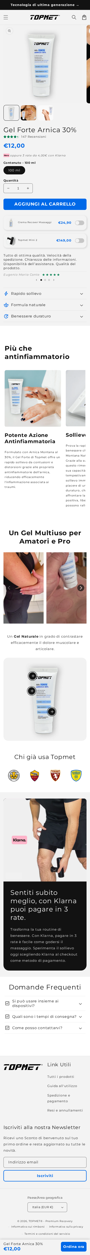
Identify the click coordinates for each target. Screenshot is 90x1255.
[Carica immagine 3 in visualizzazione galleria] (45, 113)
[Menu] (6, 17)
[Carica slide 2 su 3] (45, 280)
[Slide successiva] (53, 280)
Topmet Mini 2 (27, 240)
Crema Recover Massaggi (35, 222)
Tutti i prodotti (60, 1077)
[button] (74, 17)
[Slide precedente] (36, 280)
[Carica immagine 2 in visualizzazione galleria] (28, 113)
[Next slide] (80, 587)
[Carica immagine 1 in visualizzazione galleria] (11, 113)
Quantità (10, 180)
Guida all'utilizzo (62, 1086)
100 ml (14, 170)
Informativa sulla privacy (66, 1226)
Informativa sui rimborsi (28, 1226)
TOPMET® (36, 1221)
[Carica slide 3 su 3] (49, 280)
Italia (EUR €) (42, 1207)
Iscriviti (45, 1176)
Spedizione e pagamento (58, 1098)
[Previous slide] (9, 587)
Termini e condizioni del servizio (47, 1233)
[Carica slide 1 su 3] (41, 280)
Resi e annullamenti (65, 1110)
